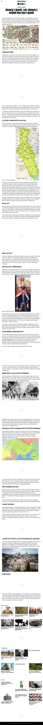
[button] (1, 1)
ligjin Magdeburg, (8, 339)
